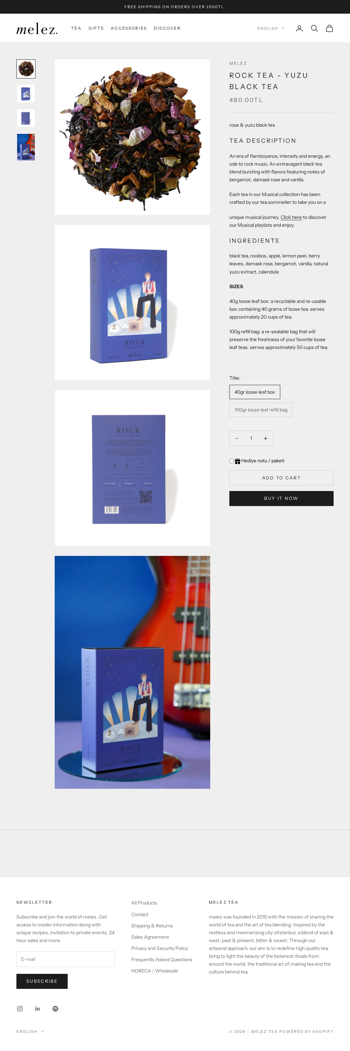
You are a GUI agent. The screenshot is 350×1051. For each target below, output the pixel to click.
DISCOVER (167, 28)
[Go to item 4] (26, 147)
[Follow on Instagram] (19, 1008)
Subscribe (42, 981)
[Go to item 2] (26, 93)
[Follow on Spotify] (55, 1008)
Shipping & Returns (152, 926)
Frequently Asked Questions (161, 959)
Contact (139, 914)
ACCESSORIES (129, 28)
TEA (76, 28)
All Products (144, 903)
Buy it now (281, 498)
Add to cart (281, 477)
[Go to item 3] (26, 118)
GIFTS (96, 28)
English (267, 28)
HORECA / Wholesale (154, 971)
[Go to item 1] (26, 69)
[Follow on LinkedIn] (37, 1008)
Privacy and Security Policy (159, 948)
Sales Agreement (150, 937)
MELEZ (238, 63)
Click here (291, 217)
